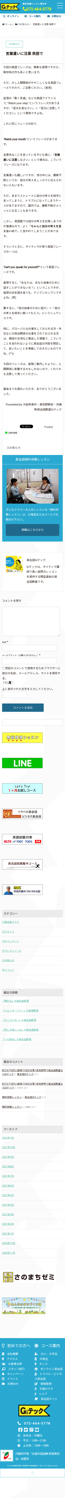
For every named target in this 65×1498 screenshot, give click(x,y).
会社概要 (12, 1354)
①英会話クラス (10, 922)
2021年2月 (8, 1224)
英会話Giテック (25, 1074)
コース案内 (35, 16)
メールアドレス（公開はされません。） (20, 655)
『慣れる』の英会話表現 (15, 1001)
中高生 (44, 1359)
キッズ (43, 1364)
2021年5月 (8, 1195)
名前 (4, 642)
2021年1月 (8, 1233)
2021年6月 (8, 1185)
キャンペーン (15, 1374)
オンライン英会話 (51, 1369)
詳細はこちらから (32, 529)
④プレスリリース (11, 951)
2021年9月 (8, 1157)
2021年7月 (8, 1176)
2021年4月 (8, 1205)
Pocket (48, 427)
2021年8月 (8, 1166)
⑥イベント (8, 970)
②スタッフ (8, 931)
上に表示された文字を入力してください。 (28, 689)
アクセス (12, 1359)
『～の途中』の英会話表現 (16, 1039)
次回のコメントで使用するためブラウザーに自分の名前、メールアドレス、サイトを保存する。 (31, 673)
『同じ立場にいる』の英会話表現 (20, 1029)
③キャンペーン (10, 941)
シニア (43, 1394)
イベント (12, 1378)
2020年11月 (8, 1253)
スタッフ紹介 (16, 1369)
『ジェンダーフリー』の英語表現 (20, 1010)
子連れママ (46, 1389)
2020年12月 (8, 1243)
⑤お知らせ (14, 447)
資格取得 (45, 1384)
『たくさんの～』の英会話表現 (19, 1020)
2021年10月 (8, 1147)
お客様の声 (15, 1364)
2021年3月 (8, 1214)
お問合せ (56, 16)
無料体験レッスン (11, 1097)
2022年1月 (8, 1137)
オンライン (13, 16)
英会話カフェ (49, 1399)
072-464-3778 (39, 9)
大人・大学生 (49, 1354)
